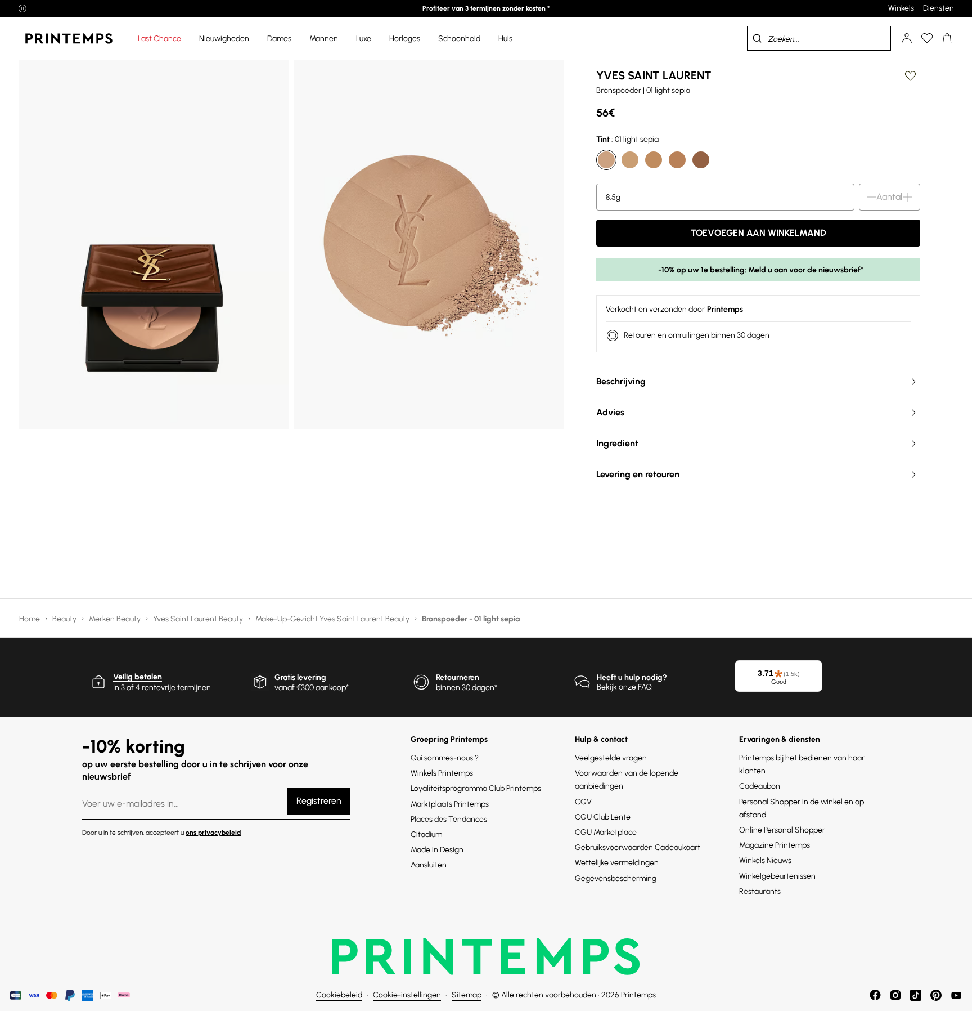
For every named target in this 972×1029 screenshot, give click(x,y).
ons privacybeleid (213, 832)
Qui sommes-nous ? (445, 758)
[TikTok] (915, 995)
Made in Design (437, 849)
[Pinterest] (936, 995)
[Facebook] (875, 995)
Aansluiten (429, 865)
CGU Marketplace (606, 832)
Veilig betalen (137, 677)
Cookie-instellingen (407, 995)
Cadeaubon (759, 786)
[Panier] (947, 38)
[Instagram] (895, 995)
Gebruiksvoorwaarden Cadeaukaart (637, 847)
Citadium (426, 834)
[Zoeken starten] (757, 38)
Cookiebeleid (339, 995)
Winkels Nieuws (765, 860)
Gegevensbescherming (615, 878)
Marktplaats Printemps (450, 804)
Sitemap (467, 995)
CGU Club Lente (603, 817)
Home (30, 619)
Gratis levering (300, 677)
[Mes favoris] (927, 38)
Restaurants (760, 891)
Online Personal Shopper (782, 830)
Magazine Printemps (774, 845)
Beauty (65, 619)
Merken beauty (115, 619)
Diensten (938, 8)
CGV (583, 802)
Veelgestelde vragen (611, 758)
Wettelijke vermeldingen (617, 862)
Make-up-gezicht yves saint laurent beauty (333, 619)
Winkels (901, 8)
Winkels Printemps (442, 773)
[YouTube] (956, 995)
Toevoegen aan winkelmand (758, 232)
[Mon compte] (907, 38)
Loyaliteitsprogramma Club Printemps (476, 788)
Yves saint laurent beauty (199, 619)
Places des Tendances (449, 819)
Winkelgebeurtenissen (777, 876)
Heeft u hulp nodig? (632, 677)
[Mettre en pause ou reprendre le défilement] (22, 8)
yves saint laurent (654, 75)
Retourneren (457, 677)
